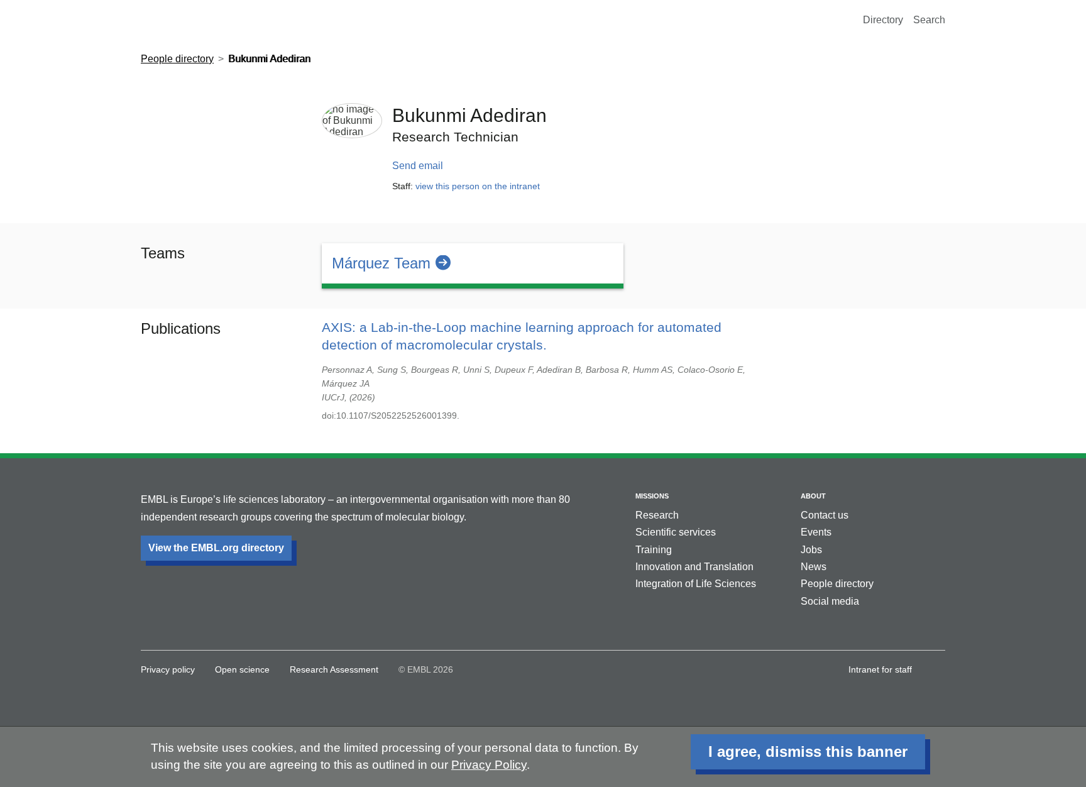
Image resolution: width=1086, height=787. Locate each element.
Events (816, 532)
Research (657, 515)
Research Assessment (334, 669)
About (813, 496)
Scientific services (675, 532)
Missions (652, 496)
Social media (830, 601)
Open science (242, 669)
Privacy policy (168, 669)
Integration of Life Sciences (695, 583)
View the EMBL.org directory (216, 547)
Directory (883, 19)
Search (929, 19)
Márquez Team (381, 263)
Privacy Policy (489, 764)
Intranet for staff (880, 669)
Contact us (824, 515)
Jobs (811, 549)
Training (653, 549)
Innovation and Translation (694, 566)
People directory (177, 58)
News (813, 566)
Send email (417, 165)
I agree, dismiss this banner (808, 751)
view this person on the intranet (477, 186)
